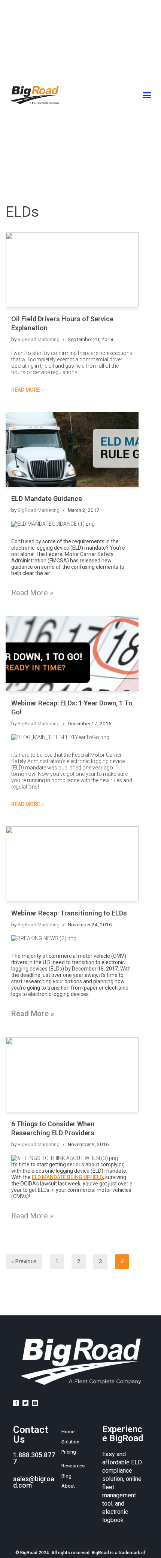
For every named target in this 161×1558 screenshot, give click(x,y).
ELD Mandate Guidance (46, 498)
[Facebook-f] (16, 1403)
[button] (147, 95)
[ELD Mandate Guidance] (72, 449)
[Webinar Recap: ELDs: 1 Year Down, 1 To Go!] (72, 653)
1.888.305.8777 (34, 1458)
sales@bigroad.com (33, 1482)
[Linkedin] (35, 1403)
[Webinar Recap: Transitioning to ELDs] (72, 863)
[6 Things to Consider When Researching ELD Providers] (72, 1074)
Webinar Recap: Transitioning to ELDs (69, 913)
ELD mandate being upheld (67, 1177)
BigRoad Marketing (39, 339)
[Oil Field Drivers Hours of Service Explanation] (72, 269)
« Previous (24, 1261)
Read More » (27, 390)
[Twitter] (25, 1403)
